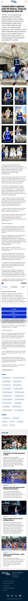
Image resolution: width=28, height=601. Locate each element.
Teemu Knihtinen (8, 410)
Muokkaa (13, 313)
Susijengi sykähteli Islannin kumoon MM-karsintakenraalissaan (13, 519)
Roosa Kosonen (20, 399)
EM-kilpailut (5, 485)
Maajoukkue (7, 418)
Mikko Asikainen (7, 395)
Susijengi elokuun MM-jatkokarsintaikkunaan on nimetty (14, 454)
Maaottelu (16, 418)
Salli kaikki (14, 309)
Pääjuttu (21, 421)
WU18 (13, 425)
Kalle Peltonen (18, 385)
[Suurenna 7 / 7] (24, 146)
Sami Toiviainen (7, 403)
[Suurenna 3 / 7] (11, 108)
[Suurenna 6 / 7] (24, 127)
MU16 (5, 421)
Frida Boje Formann (19, 377)
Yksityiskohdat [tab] (14, 286)
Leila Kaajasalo (7, 388)
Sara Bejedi (18, 403)
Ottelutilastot (10, 223)
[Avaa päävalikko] (2, 1)
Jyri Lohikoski (7, 385)
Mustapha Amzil (19, 395)
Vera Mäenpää (19, 410)
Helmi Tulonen (18, 381)
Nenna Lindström (8, 399)
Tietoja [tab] (23, 286)
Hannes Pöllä (7, 381)
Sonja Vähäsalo (17, 406)
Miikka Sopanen (20, 392)
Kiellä (14, 316)
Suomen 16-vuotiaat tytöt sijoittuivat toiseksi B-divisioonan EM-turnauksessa (14, 488)
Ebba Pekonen (7, 377)
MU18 (13, 421)
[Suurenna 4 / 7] (24, 108)
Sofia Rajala (6, 406)
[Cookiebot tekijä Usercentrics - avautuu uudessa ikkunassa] (21, 283)
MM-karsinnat (6, 451)
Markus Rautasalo (8, 392)
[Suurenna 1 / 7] (11, 89)
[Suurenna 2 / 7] (24, 89)
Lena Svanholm (18, 388)
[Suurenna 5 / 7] (11, 127)
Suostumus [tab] (5, 286)
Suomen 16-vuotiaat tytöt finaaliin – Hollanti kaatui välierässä (13, 555)
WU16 (5, 425)
